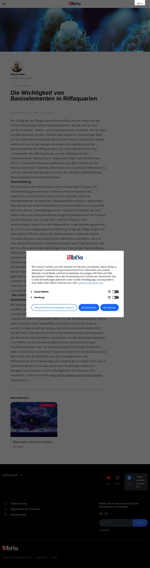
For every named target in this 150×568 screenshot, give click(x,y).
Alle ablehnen (109, 307)
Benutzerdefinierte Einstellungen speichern (54, 307)
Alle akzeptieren (88, 307)
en (138, 3)
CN (139, 6)
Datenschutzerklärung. (90, 282)
